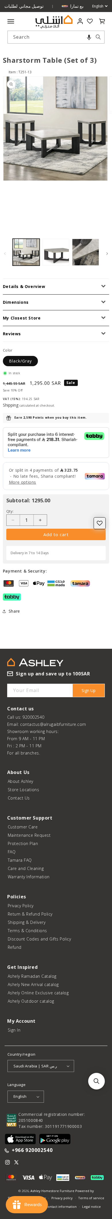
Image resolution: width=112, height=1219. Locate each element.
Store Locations (23, 789)
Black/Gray (20, 361)
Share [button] (14, 611)
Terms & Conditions (27, 930)
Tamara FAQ (20, 860)
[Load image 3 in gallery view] (85, 252)
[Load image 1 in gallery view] (26, 252)
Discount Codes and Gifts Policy (39, 939)
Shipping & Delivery (27, 922)
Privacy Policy (21, 905)
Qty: (10, 511)
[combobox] (56, 37)
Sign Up (89, 690)
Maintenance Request (29, 835)
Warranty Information (29, 876)
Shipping (10, 405)
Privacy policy (62, 1198)
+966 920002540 (32, 1150)
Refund (15, 947)
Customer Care (23, 827)
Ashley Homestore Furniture (52, 1191)
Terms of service (91, 1198)
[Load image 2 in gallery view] (56, 252)
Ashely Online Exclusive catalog (38, 992)
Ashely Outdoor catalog (31, 1001)
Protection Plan (23, 843)
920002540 (33, 717)
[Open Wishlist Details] (90, 21)
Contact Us (19, 798)
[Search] (98, 37)
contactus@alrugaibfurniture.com (53, 724)
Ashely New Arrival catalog (33, 984)
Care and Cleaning (26, 868)
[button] (89, 37)
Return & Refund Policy (30, 914)
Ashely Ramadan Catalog (32, 976)
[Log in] (80, 21)
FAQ (12, 852)
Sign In (14, 1030)
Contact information (61, 1206)
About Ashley (20, 781)
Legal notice (91, 1206)
